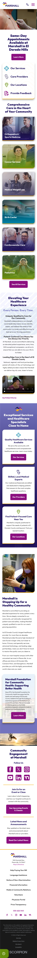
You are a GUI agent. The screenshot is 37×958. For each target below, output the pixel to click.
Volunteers (18, 895)
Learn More (18, 57)
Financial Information (18, 885)
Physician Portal (18, 900)
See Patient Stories (9, 398)
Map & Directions (18, 864)
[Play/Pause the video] (2, 31)
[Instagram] (27, 769)
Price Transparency (18, 904)
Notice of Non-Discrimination (18, 880)
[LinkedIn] (18, 777)
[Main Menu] (33, 4)
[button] (6, 31)
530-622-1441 (18, 911)
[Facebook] (10, 769)
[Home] (10, 4)
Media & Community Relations (18, 890)
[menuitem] (18, 938)
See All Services (18, 284)
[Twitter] (18, 769)
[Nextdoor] (27, 777)
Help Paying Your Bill (18, 870)
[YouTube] (10, 777)
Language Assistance (18, 875)
